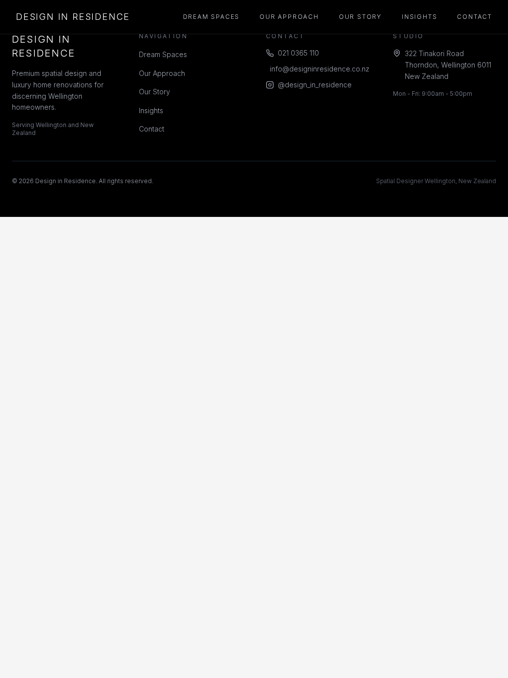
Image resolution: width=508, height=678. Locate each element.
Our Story (154, 91)
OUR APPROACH (289, 16)
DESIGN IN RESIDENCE (73, 16)
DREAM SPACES (211, 16)
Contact (151, 129)
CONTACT (474, 16)
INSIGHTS (419, 16)
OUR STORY (360, 16)
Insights (151, 110)
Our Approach (162, 73)
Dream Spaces (163, 54)
